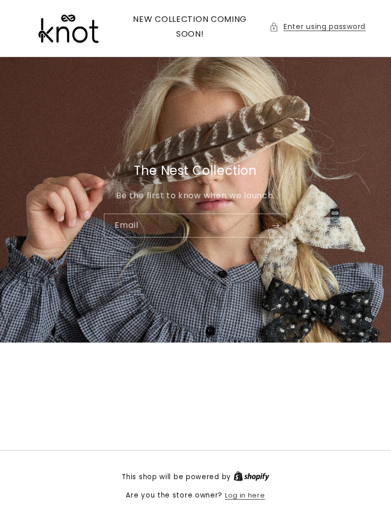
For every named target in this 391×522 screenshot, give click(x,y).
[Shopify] (251, 477)
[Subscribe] (275, 225)
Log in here (245, 495)
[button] (317, 26)
